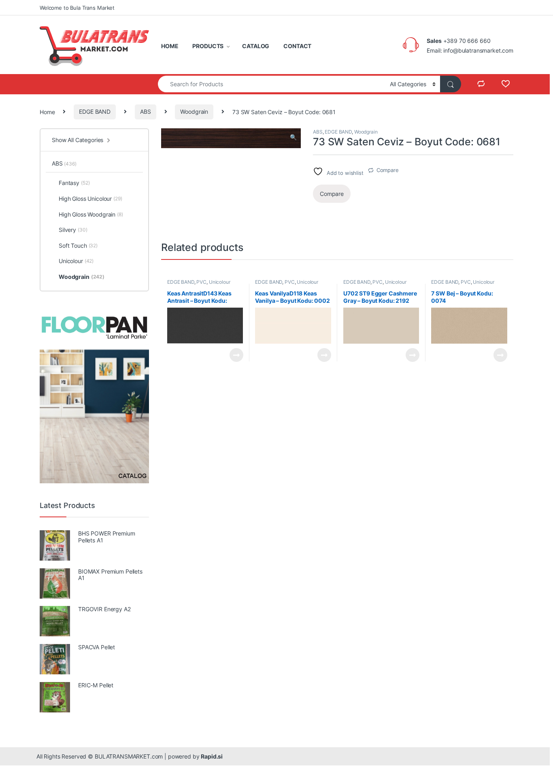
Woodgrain (194, 111)
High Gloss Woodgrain (91, 214)
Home (47, 111)
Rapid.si (212, 756)
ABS (145, 111)
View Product (233, 355)
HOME (169, 46)
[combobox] (271, 84)
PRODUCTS (207, 46)
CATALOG (255, 46)
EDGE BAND (95, 111)
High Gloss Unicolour (90, 198)
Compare (387, 170)
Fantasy (74, 182)
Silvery (73, 229)
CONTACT (297, 46)
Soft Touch (78, 245)
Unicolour (219, 282)
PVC (201, 282)
